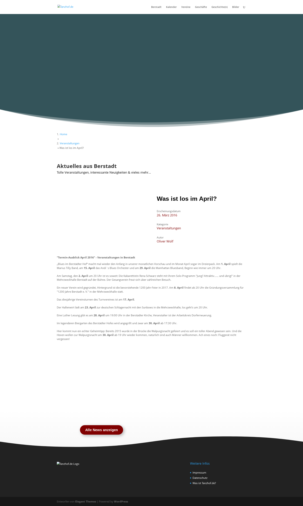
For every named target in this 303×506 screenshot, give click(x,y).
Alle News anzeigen (101, 430)
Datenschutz (200, 478)
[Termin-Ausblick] (68, 193)
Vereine (185, 7)
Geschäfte (201, 7)
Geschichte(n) (219, 7)
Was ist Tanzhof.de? (204, 483)
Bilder (235, 7)
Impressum (199, 472)
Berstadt (156, 7)
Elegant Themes (85, 501)
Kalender (171, 7)
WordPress (121, 501)
